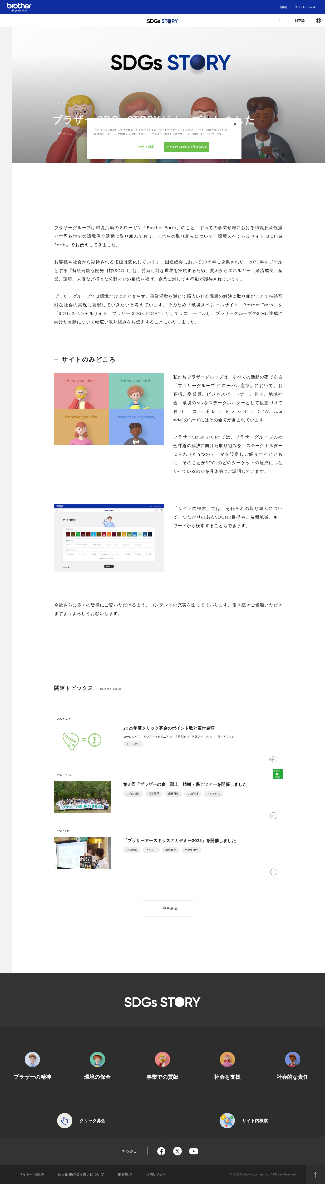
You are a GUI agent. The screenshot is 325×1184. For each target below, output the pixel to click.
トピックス (63, 134)
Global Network (305, 7)
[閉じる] (235, 124)
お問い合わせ (156, 1174)
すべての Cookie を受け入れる (187, 146)
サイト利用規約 (31, 1174)
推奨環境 (125, 1174)
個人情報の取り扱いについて (81, 1174)
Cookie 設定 (145, 146)
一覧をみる (168, 908)
